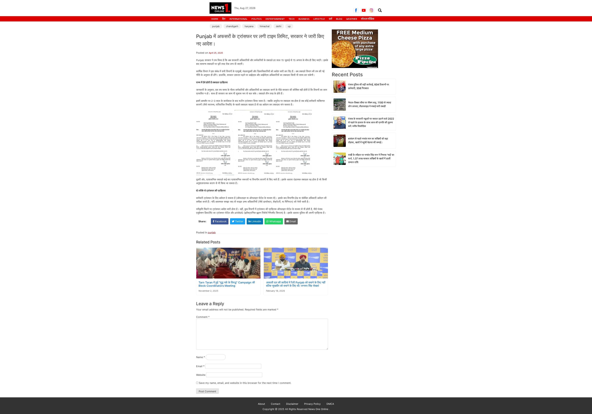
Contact (275, 403)
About (261, 403)
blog (339, 19)
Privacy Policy (312, 403)
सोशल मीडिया (367, 19)
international (238, 19)
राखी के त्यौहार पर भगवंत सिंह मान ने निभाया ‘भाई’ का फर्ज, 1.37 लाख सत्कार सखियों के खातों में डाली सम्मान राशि (371, 158)
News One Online (318, 409)
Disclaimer (292, 403)
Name (200, 357)
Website (200, 374)
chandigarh (232, 26)
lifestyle (319, 19)
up (289, 26)
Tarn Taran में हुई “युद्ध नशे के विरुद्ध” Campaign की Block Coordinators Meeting (227, 284)
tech (291, 19)
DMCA (330, 403)
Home (214, 19)
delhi (278, 26)
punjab (216, 26)
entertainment (275, 19)
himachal (264, 26)
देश (223, 19)
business (303, 19)
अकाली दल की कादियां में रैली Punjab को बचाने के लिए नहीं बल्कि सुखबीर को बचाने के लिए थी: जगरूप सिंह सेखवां (295, 284)
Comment (203, 316)
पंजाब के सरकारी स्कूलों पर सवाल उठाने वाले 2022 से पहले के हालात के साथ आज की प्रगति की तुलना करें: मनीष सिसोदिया (371, 122)
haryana (249, 26)
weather (351, 19)
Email (200, 366)
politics (256, 19)
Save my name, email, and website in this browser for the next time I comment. (245, 382)
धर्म (330, 19)
